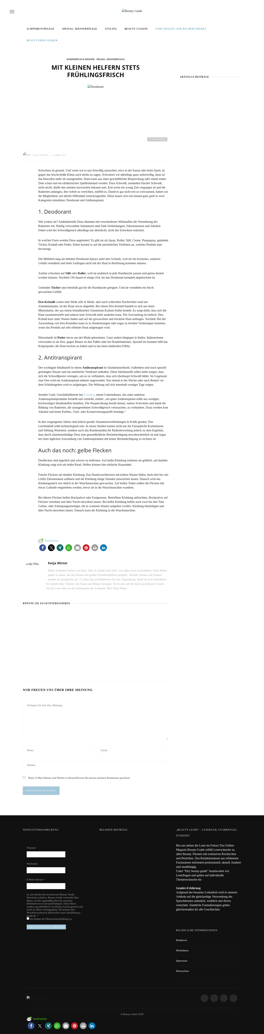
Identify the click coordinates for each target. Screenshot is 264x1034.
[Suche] (253, 12)
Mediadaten (182, 950)
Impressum (181, 960)
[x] (243, 12)
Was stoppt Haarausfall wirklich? (211, 128)
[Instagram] (238, 12)
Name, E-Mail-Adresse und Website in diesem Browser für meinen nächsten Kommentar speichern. (79, 777)
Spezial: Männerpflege (79, 29)
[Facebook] (231, 12)
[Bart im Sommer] (84, 614)
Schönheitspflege (40, 29)
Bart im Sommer (85, 658)
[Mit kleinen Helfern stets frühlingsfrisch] (96, 86)
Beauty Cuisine (136, 29)
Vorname (31, 847)
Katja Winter (40, 155)
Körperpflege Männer (81, 59)
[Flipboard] (247, 12)
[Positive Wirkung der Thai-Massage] (190, 196)
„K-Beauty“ (211, 183)
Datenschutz (182, 970)
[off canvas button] (12, 11)
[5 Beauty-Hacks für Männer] (140, 614)
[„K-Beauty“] (195, 141)
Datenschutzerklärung (57, 918)
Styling (111, 29)
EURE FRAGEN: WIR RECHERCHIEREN (181, 29)
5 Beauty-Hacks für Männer (144, 658)
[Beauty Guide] (37, 998)
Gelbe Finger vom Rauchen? (144, 861)
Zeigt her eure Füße (138, 840)
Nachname (32, 863)
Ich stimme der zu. (50, 918)
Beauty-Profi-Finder (42, 40)
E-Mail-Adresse (36, 879)
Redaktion (181, 940)
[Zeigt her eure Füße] (107, 839)
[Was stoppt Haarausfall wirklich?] (31, 614)
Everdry (89, 394)
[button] (42, 547)
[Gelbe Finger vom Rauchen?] (110, 863)
